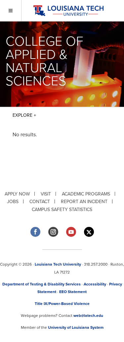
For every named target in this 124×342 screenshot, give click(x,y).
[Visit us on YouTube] (71, 232)
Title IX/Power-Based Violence (62, 303)
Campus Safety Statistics (62, 209)
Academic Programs (86, 194)
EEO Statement (73, 291)
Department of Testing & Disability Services (41, 284)
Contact (39, 201)
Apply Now (17, 194)
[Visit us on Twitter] (89, 232)
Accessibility (95, 284)
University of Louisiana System (75, 327)
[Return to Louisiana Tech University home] (68, 11)
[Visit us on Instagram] (53, 232)
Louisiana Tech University (58, 264)
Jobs (13, 201)
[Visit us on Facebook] (35, 232)
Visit (46, 194)
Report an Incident (84, 201)
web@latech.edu (88, 315)
